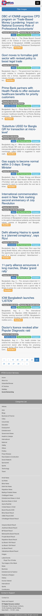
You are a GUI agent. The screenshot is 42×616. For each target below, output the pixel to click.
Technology (5, 468)
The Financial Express (24, 35)
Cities (3, 419)
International (12, 245)
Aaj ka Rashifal (6, 504)
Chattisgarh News (7, 495)
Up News (5, 481)
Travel (4, 471)
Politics (4, 451)
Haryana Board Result (9, 525)
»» (27, 364)
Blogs (3, 413)
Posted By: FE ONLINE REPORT (13, 104)
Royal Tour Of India (10, 560)
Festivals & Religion (8, 575)
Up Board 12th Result (8, 545)
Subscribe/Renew (7, 383)
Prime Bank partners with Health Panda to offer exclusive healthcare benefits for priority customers (21, 92)
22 (27, 360)
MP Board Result (7, 531)
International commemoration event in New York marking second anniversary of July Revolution (20, 198)
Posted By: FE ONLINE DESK (29, 32)
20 (18, 360)
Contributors (6, 589)
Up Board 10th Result (8, 542)
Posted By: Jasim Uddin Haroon (13, 139)
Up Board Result (7, 548)
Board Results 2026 (8, 510)
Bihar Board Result (8, 513)
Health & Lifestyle (10, 106)
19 (13, 360)
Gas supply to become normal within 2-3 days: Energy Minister (20, 164)
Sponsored (5, 463)
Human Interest (6, 581)
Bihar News (5, 483)
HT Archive (5, 386)
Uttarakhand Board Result (10, 551)
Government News (8, 433)
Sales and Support (8, 601)
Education (5, 425)
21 (22, 360)
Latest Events (6, 558)
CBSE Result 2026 (8, 516)
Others (14, 35)
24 (37, 360)
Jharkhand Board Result (9, 528)
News (3, 566)
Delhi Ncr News (7, 486)
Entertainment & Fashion (9, 572)
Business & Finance (8, 416)
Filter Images (22, 9)
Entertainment (6, 430)
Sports (4, 466)
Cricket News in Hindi (8, 507)
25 (4, 364)
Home (4, 377)
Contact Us (5, 598)
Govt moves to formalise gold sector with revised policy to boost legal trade (20, 58)
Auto (3, 410)
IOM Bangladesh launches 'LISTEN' (18, 299)
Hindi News (5, 478)
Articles (4, 406)
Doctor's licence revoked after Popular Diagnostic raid (20, 328)
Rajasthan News (7, 489)
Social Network (6, 460)
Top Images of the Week (9, 563)
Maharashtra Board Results (10, 534)
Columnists (5, 422)
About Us (5, 380)
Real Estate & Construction (10, 457)
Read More (18, 48)
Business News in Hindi (9, 501)
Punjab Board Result (8, 537)
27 (14, 364)
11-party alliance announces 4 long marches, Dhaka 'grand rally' (20, 268)
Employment (6, 428)
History (4, 578)
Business (5, 569)
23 (32, 360)
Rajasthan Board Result (9, 539)
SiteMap (4, 389)
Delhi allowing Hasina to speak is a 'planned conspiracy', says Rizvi (20, 235)
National (4, 442)
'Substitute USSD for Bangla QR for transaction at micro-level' (19, 129)
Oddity (4, 445)
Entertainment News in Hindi (11, 498)
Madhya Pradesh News (9, 492)
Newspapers (36, 35)
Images (4, 554)
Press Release (6, 454)
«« (4, 360)
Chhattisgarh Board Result (10, 519)
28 (18, 364)
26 (9, 364)
